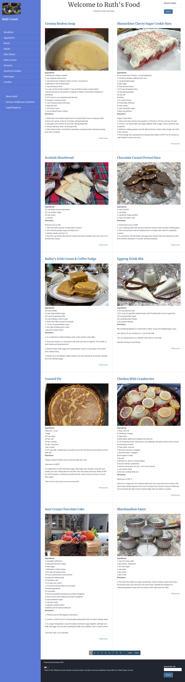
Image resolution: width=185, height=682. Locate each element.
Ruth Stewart (66, 670)
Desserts (8, 65)
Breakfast (8, 32)
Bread (7, 43)
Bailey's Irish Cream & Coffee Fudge (70, 259)
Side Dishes (9, 54)
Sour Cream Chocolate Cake (64, 509)
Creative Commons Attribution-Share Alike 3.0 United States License (109, 670)
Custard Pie (53, 379)
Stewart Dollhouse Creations (20, 102)
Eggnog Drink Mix (130, 259)
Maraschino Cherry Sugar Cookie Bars (144, 23)
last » (137, 653)
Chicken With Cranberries (135, 379)
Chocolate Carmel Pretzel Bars (139, 158)
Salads (7, 48)
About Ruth (11, 96)
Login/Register (13, 107)
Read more (103, 138)
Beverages (9, 76)
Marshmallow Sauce (131, 509)
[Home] (11, 15)
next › (130, 653)
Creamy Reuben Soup (60, 23)
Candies (8, 82)
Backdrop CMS (58, 662)
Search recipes (170, 3)
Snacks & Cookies (12, 71)
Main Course (10, 60)
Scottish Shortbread (59, 158)
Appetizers (9, 37)
